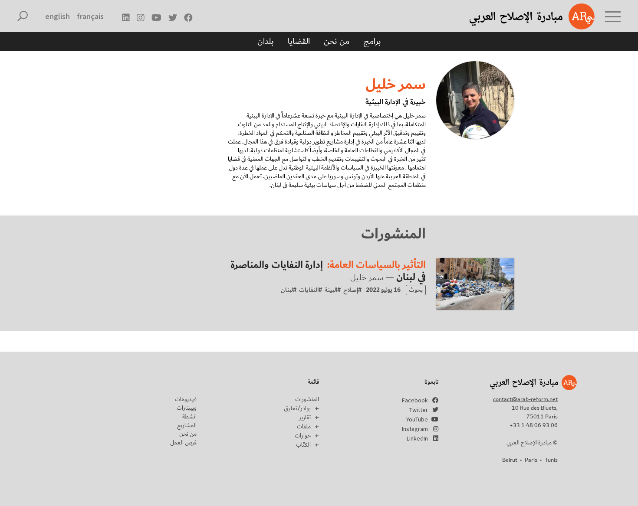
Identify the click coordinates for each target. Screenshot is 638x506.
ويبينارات (187, 408)
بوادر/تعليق (297, 408)
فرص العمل (183, 442)
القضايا (299, 41)
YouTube (417, 419)
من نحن (336, 41)
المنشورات (307, 399)
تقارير (305, 417)
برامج (372, 41)
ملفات (304, 426)
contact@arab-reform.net (525, 399)
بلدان (265, 41)
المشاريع (187, 425)
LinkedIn (417, 438)
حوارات (303, 436)
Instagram (415, 429)
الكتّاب (303, 445)
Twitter (418, 410)
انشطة (189, 416)
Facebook (415, 400)
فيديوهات (186, 399)
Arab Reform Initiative (521, 16)
